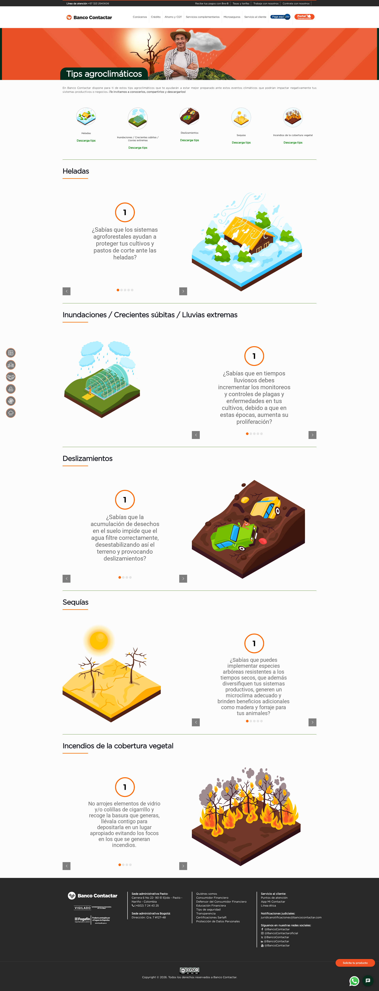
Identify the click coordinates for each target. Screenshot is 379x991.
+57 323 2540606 (98, 3)
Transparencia (206, 913)
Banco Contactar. (225, 977)
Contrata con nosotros (296, 3)
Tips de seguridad (208, 909)
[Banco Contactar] (89, 17)
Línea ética (268, 905)
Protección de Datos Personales (218, 921)
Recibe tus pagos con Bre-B (212, 3)
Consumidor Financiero (212, 897)
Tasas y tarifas (241, 3)
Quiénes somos (206, 893)
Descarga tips (241, 142)
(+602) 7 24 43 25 (146, 905)
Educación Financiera (211, 905)
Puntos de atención (274, 897)
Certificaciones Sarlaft (211, 917)
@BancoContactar (277, 929)
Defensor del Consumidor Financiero (221, 901)
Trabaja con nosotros (266, 3)
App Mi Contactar (273, 901)
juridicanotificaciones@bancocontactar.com (291, 917)
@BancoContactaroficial (281, 933)
